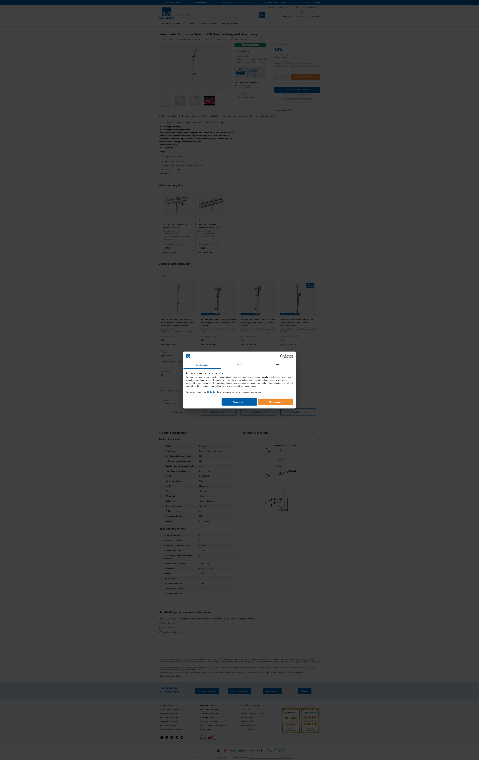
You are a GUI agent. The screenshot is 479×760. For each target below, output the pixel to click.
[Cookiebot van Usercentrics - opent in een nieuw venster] (282, 356)
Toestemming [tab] (202, 365)
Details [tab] (240, 364)
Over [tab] (277, 364)
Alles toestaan (275, 402)
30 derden (211, 392)
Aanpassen (238, 402)
